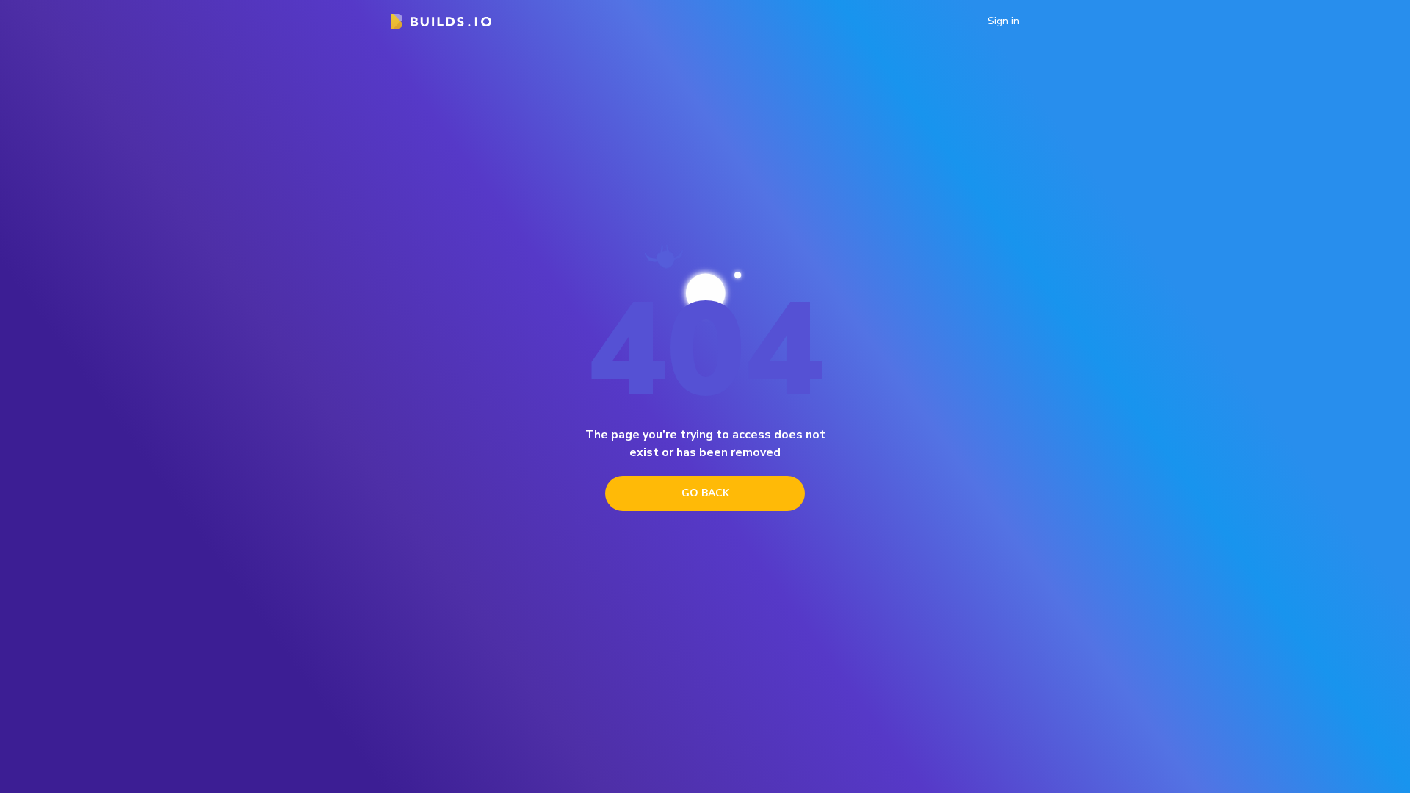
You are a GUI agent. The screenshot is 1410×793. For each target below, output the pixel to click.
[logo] (441, 21)
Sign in (1003, 21)
